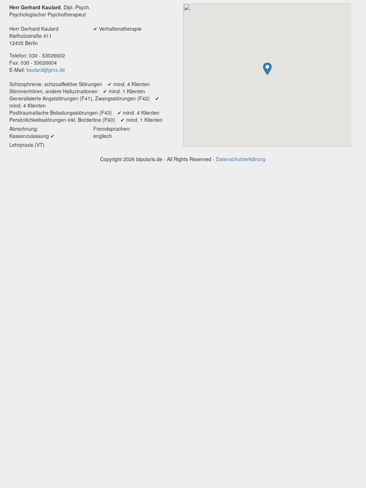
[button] (267, 69)
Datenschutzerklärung (241, 159)
